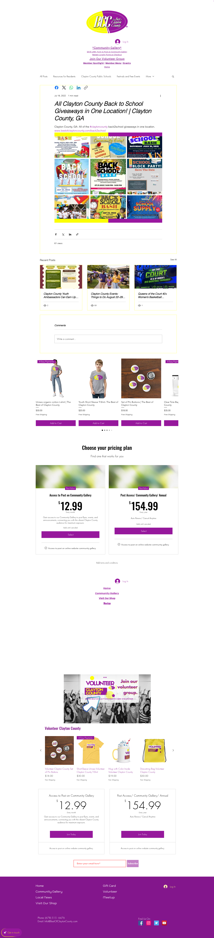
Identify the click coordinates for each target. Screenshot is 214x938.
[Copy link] (86, 87)
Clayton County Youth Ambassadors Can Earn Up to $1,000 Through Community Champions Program (60, 295)
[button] (173, 76)
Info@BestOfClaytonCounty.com (61, 921)
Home (107, 588)
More (148, 76)
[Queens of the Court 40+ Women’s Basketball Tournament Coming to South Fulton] (156, 277)
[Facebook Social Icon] (140, 923)
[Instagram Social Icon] (148, 923)
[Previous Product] (41, 750)
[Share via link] (77, 234)
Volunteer (110, 891)
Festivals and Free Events (128, 76)
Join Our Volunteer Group (107, 59)
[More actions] (160, 95)
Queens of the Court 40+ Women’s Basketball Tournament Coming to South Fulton (155, 295)
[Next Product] (174, 378)
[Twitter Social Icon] (156, 923)
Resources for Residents (64, 76)
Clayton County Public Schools (96, 76)
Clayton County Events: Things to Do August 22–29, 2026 (107, 295)
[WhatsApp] (71, 87)
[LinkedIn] (78, 87)
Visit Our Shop (46, 903)
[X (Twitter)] (64, 87)
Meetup (109, 897)
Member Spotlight (93, 63)
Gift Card (109, 886)
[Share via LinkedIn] (70, 234)
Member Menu (113, 63)
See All (173, 259)
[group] (107, 392)
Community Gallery (107, 593)
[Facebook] (56, 87)
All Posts (43, 76)
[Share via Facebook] (55, 234)
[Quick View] (99, 378)
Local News (44, 897)
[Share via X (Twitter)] (63, 234)
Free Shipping (41, 414)
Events (127, 63)
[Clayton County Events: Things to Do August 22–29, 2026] (108, 277)
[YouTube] (164, 923)
